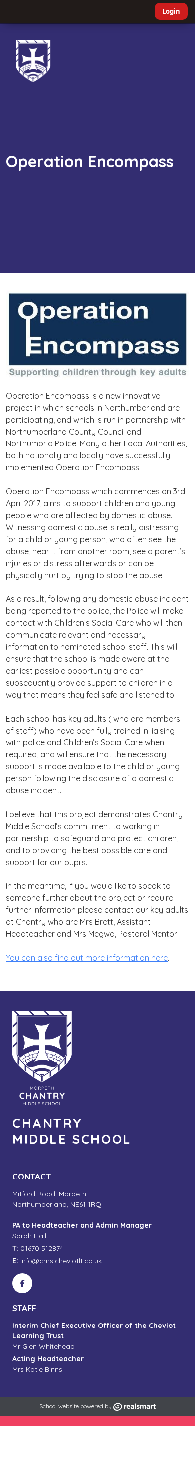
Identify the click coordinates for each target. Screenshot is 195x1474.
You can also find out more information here (87, 958)
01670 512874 (38, 1248)
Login (171, 11)
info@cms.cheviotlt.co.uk (57, 1260)
